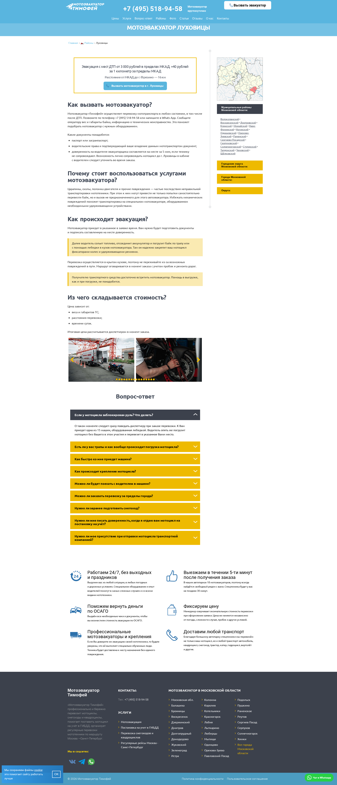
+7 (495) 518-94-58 (152, 9)
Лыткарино (211, 727)
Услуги (127, 18)
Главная (73, 43)
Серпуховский (228, 143)
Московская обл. (182, 699)
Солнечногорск (247, 733)
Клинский (226, 125)
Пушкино (243, 705)
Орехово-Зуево (214, 750)
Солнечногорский (230, 146)
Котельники (212, 711)
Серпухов (243, 727)
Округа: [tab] (225, 191)
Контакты (223, 18)
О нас (209, 18)
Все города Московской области (245, 749)
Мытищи (210, 739)
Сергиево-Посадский (232, 139)
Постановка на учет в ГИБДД (140, 727)
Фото (173, 18)
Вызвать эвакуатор (250, 5)
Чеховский (242, 150)
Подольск (243, 699)
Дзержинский (180, 722)
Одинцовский (228, 132)
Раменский (239, 136)
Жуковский (178, 744)
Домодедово (180, 739)
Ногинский (242, 129)
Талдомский (227, 150)
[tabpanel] (101, 360)
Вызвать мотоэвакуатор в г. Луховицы (137, 85)
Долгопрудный (181, 733)
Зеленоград (179, 750)
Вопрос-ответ (143, 18)
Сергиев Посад (247, 722)
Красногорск (212, 716)
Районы (161, 18)
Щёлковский (227, 153)
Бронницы (178, 711)
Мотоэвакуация (131, 721)
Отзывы (197, 18)
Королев (210, 705)
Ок (56, 774)
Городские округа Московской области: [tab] (234, 165)
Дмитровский (248, 122)
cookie (38, 770)
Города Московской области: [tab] (233, 178)
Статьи (184, 18)
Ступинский (249, 146)
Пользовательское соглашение (247, 778)
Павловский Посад (216, 755)
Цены (115, 18)
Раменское (244, 711)
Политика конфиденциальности (202, 778)
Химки (241, 739)
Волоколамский (229, 119)
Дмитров (177, 727)
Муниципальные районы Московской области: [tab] (236, 109)
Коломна (210, 699)
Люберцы (210, 733)
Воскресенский (229, 122)
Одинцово (211, 744)
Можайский (240, 125)
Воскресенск (179, 716)
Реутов (242, 716)
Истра (175, 755)
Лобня (208, 722)
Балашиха (177, 705)
